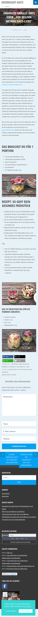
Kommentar (8, 396)
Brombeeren (25, 364)
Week (17, 538)
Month (22, 538)
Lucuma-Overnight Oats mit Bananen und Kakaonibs (12, 458)
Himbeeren (13, 367)
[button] (7, 356)
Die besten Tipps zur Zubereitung (17, 569)
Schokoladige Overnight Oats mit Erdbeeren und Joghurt (19, 517)
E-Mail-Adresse (9, 431)
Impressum (5, 496)
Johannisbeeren (21, 367)
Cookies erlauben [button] (25, 611)
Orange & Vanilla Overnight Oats (12, 85)
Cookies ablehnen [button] (11, 611)
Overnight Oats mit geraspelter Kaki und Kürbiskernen (26, 459)
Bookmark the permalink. (9, 375)
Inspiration (5, 372)
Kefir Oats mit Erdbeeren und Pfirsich (13, 511)
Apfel (20, 364)
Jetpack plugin (6, 542)
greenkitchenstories (8, 130)
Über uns (9, 553)
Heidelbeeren (5, 367)
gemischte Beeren (14, 369)
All (26, 538)
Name (5, 424)
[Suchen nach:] (12, 6)
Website (6, 439)
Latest (12, 535)
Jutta (25, 30)
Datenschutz (6, 493)
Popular (5, 535)
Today (12, 538)
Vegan (28, 367)
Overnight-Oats (12, 2)
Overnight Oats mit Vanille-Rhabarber (13, 519)
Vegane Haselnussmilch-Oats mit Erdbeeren (15, 514)
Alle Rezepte (14, 364)
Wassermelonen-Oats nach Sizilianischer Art (20, 566)
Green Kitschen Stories (25, 369)
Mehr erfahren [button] (27, 606)
